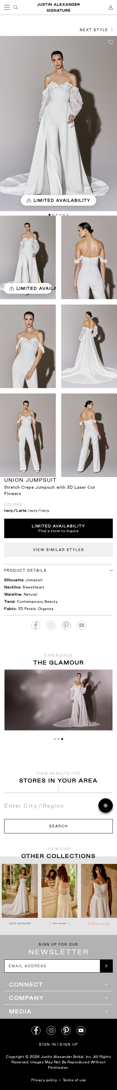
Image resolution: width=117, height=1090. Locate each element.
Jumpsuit (34, 580)
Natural (31, 594)
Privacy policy (44, 1080)
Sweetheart (33, 587)
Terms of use (74, 1080)
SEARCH (58, 826)
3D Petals (27, 609)
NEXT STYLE (94, 30)
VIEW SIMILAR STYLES (58, 550)
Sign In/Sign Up (58, 1044)
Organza (46, 609)
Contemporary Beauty (37, 601)
